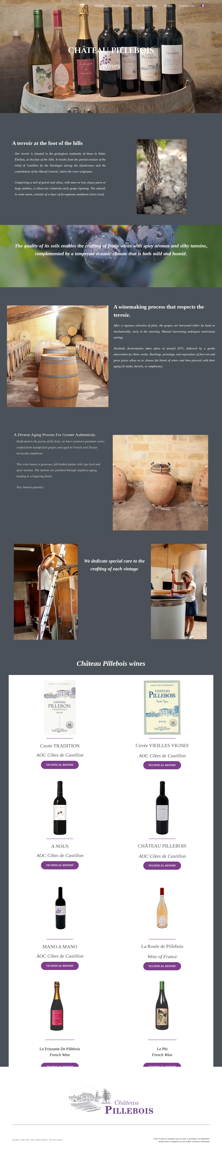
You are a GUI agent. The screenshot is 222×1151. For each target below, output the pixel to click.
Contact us (186, 6)
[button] (60, 765)
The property (120, 6)
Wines (168, 6)
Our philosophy (146, 6)
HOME (99, 6)
